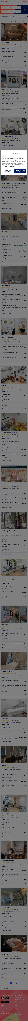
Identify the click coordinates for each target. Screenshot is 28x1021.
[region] (14, 162)
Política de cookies (9, 166)
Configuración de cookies (7, 171)
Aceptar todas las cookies (20, 171)
